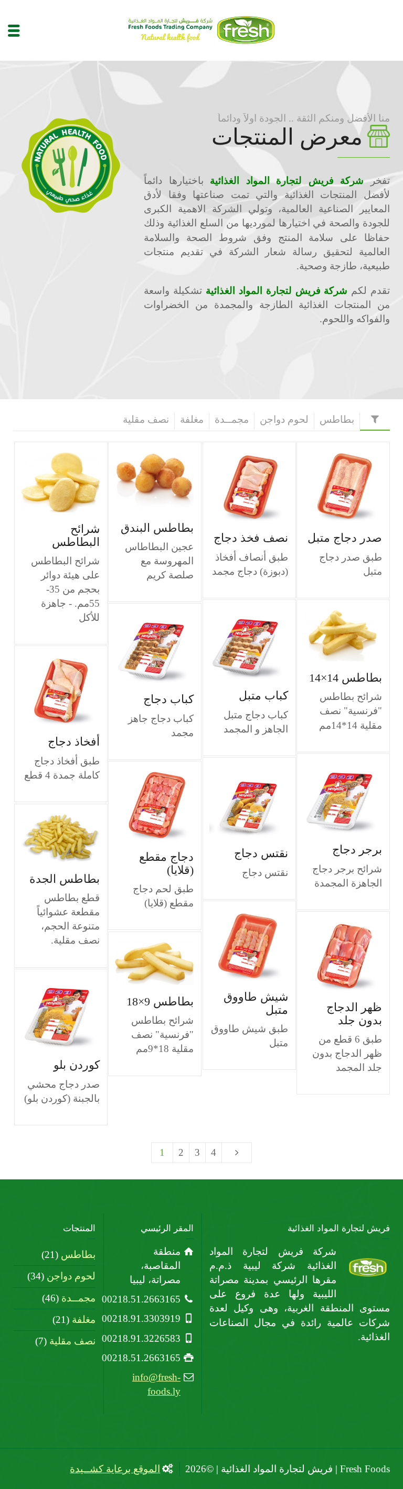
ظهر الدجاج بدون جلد (354, 1013)
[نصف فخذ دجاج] (234, 487)
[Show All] (375, 421)
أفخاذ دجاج (74, 741)
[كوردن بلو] (45, 1014)
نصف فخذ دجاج (251, 537)
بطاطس (78, 1254)
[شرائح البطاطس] (45, 482)
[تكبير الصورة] (75, 482)
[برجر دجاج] (328, 799)
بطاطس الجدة (64, 878)
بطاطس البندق (157, 527)
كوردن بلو (77, 1064)
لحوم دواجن (71, 1276)
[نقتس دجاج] (234, 802)
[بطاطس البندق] (139, 482)
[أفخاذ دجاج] (45, 691)
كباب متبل (263, 695)
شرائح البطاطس (76, 535)
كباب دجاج (168, 699)
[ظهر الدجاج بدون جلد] (328, 956)
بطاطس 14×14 (345, 677)
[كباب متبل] (234, 645)
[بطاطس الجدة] (45, 838)
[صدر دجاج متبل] (328, 487)
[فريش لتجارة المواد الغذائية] (201, 29)
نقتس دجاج (261, 853)
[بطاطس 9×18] (139, 963)
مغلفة (84, 1319)
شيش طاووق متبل (256, 1003)
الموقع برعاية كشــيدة (115, 1468)
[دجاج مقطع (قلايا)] (139, 806)
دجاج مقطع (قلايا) (166, 863)
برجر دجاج (357, 849)
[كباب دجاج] (139, 648)
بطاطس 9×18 (160, 1001)
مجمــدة (78, 1298)
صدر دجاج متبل (344, 537)
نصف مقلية (72, 1340)
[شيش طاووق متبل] (234, 946)
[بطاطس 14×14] (328, 635)
